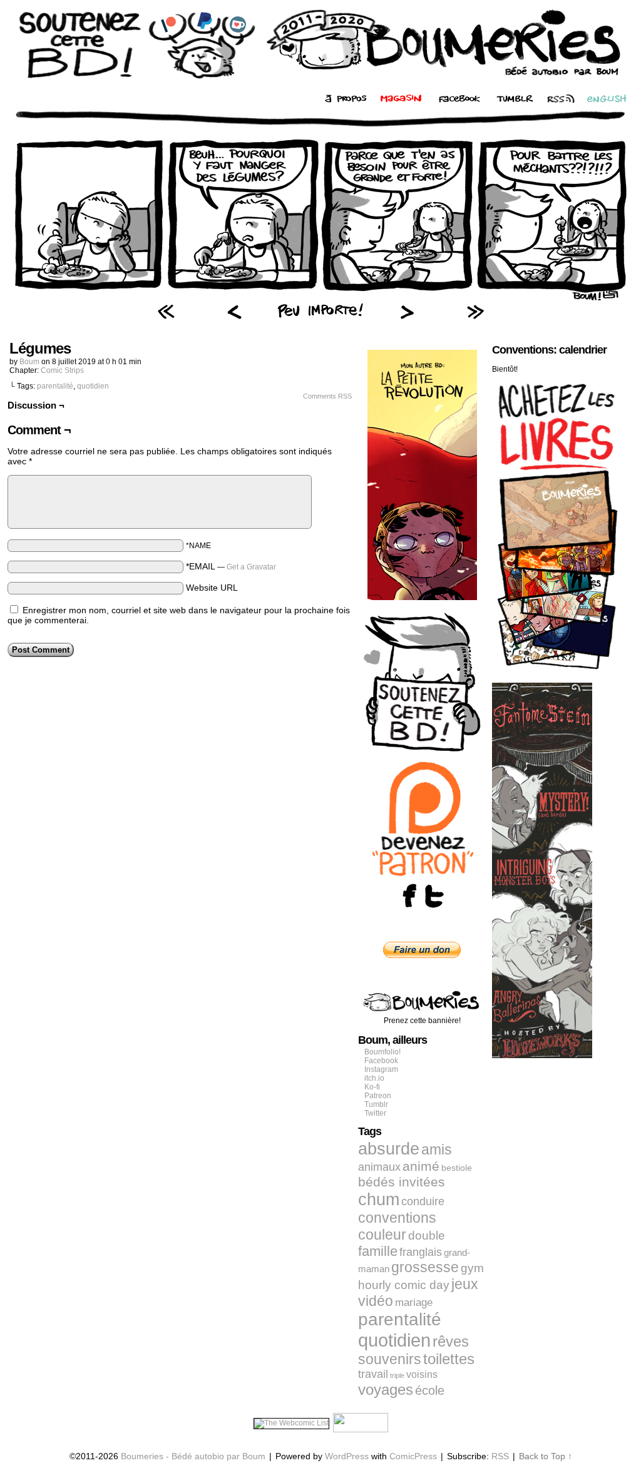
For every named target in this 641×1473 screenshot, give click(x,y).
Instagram (381, 1069)
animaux (379, 1167)
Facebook (381, 1060)
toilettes (448, 1359)
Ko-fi (372, 1087)
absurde (388, 1148)
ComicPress (413, 1456)
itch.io (374, 1078)
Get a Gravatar (251, 567)
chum (378, 1199)
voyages (385, 1389)
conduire (422, 1201)
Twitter (375, 1113)
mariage (414, 1302)
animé (421, 1166)
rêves (451, 1341)
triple (397, 1375)
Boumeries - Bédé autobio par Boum (193, 1456)
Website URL (212, 588)
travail (373, 1374)
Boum (29, 361)
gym (472, 1268)
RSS (500, 1456)
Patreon (377, 1095)
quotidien (93, 386)
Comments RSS (327, 396)
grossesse (425, 1267)
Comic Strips (62, 370)
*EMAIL (231, 566)
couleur (382, 1234)
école (429, 1390)
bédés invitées (401, 1182)
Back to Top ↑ (545, 1456)
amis (436, 1149)
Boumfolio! (382, 1051)
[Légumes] (320, 297)
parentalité (55, 386)
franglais (420, 1251)
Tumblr (376, 1104)
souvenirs (389, 1359)
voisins (422, 1374)
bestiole (456, 1168)
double (426, 1235)
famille (377, 1251)
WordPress (347, 1456)
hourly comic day (403, 1285)
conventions (397, 1218)
